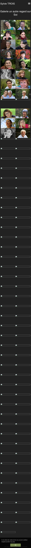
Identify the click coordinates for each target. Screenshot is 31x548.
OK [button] (15, 545)
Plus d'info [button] (12, 541)
